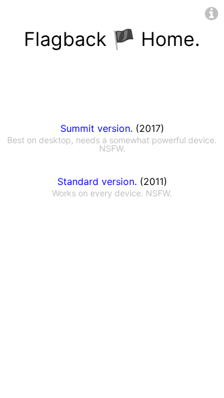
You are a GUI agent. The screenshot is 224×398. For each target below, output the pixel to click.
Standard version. (97, 181)
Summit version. (96, 128)
